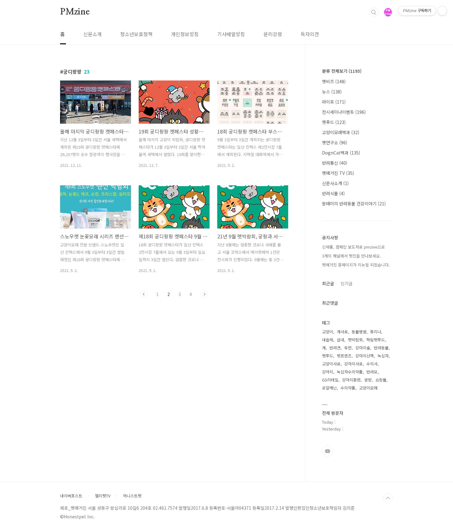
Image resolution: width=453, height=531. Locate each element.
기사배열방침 (231, 34)
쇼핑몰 (380, 380)
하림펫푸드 (375, 340)
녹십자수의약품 (350, 372)
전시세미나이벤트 (344, 112)
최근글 (328, 283)
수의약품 (348, 388)
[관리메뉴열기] (442, 10)
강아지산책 (364, 356)
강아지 (327, 372)
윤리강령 (272, 34)
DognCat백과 (341, 153)
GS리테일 (330, 380)
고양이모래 (368, 388)
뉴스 (332, 91)
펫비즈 (334, 81)
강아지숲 (362, 348)
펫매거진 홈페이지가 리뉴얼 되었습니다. (356, 265)
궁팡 (368, 380)
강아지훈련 (351, 380)
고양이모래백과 (340, 132)
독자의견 (309, 34)
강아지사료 (353, 364)
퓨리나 (375, 332)
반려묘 (371, 372)
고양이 (327, 332)
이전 (144, 294)
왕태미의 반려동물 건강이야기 (354, 203)
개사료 (342, 332)
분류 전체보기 (341, 71)
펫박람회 (355, 340)
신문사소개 (335, 183)
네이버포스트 (71, 495)
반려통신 (334, 163)
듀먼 (348, 348)
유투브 (327, 451)
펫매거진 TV (338, 173)
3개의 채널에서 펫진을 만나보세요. (351, 256)
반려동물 (381, 348)
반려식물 (333, 193)
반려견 (335, 348)
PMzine (75, 12)
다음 (204, 294)
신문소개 (92, 34)
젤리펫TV (102, 495)
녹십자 (383, 356)
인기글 (347, 283)
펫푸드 (334, 122)
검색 (373, 12)
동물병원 (359, 332)
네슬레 (327, 340)
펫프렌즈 (344, 356)
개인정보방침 (185, 34)
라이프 (334, 102)
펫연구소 (334, 142)
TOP (388, 498)
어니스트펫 (132, 495)
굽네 (340, 340)
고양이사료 (331, 364)
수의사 (371, 364)
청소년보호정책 (136, 34)
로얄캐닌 (329, 388)
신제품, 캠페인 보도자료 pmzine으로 (353, 247)
